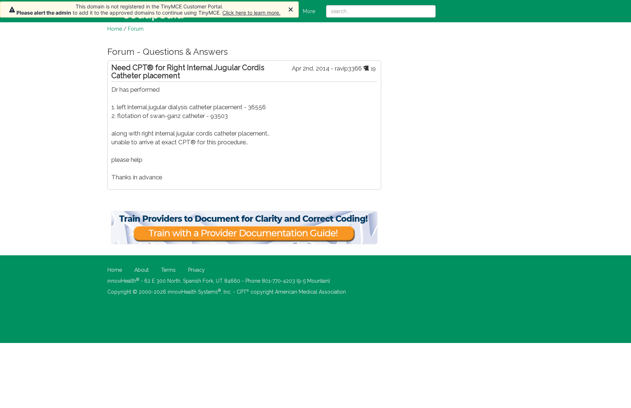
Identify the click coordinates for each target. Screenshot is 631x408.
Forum (136, 29)
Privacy (196, 270)
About (141, 270)
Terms (168, 270)
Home (114, 29)
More (309, 11)
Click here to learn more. (251, 12)
